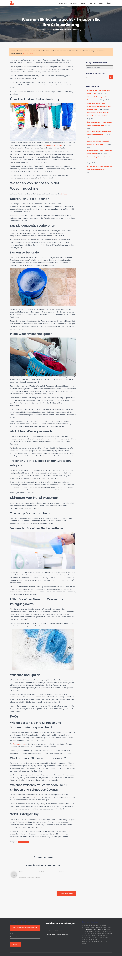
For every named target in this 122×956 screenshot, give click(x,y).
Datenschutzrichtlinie (54, 930)
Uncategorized (23, 842)
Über (109, 3)
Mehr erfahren (28, 53)
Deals (101, 3)
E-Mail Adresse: (15, 934)
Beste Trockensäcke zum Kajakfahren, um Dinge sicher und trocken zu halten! (98, 106)
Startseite (63, 3)
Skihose (64, 194)
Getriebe (93, 3)
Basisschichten (19, 744)
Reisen (83, 3)
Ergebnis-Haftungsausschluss (57, 934)
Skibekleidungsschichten (52, 145)
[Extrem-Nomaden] (12, 3)
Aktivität (74, 3)
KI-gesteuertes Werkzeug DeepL (96, 929)
